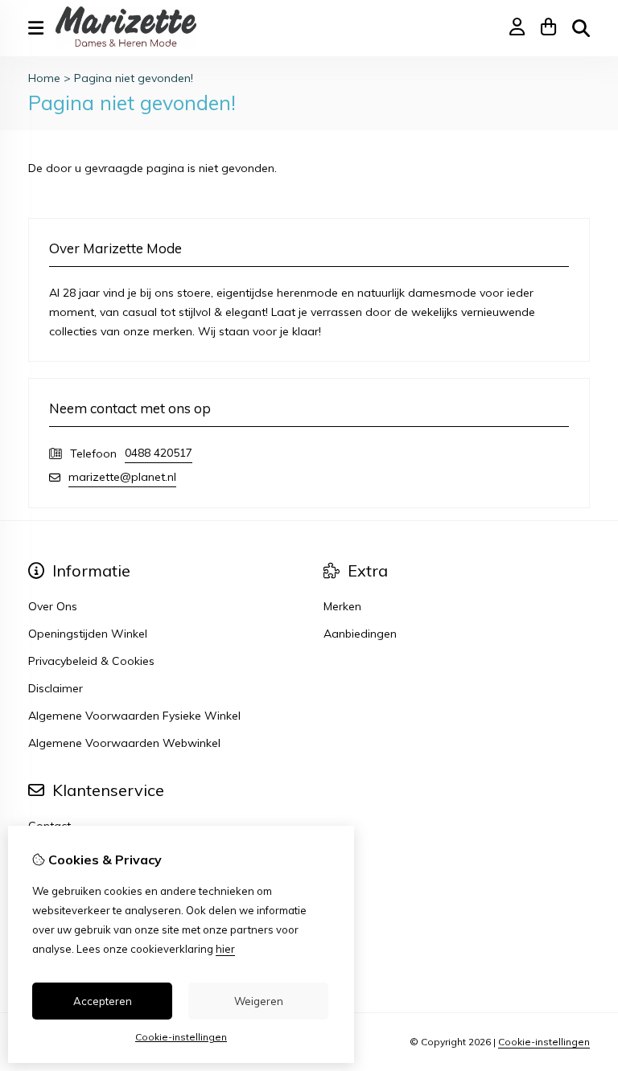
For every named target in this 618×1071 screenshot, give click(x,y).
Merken (342, 606)
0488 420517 (158, 452)
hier (225, 948)
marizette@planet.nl (122, 477)
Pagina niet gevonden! (133, 78)
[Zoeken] (581, 28)
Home (44, 78)
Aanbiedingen (360, 633)
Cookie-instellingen (544, 1042)
